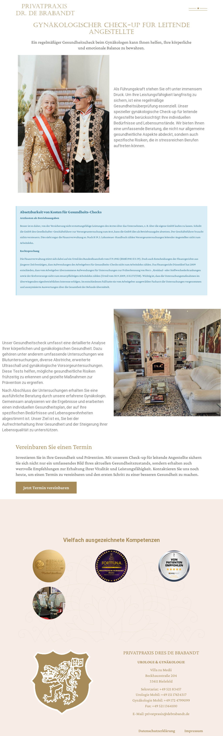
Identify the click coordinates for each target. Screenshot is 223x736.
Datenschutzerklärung (157, 731)
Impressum (193, 731)
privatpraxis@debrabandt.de (167, 714)
